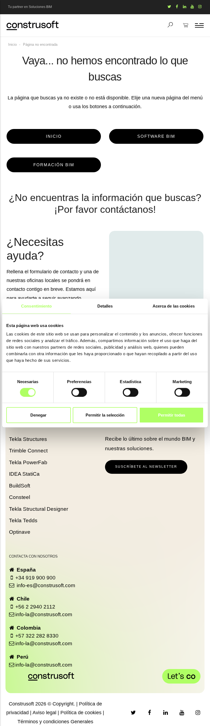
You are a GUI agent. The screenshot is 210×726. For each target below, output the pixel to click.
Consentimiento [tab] (36, 305)
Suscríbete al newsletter (146, 467)
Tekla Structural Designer (38, 509)
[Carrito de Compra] (185, 29)
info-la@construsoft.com (43, 614)
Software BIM (156, 136)
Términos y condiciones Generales (55, 721)
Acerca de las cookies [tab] (174, 305)
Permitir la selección (105, 415)
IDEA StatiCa (24, 474)
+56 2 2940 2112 (35, 607)
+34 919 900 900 (35, 578)
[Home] (33, 25)
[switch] (79, 392)
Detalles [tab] (105, 305)
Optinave (19, 532)
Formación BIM (53, 165)
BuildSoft (19, 486)
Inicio (12, 44)
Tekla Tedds (23, 520)
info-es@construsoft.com (45, 585)
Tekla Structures (28, 439)
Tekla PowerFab (28, 462)
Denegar (38, 415)
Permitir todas (171, 415)
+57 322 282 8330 (37, 636)
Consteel (19, 497)
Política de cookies (80, 712)
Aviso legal (44, 712)
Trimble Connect (28, 451)
